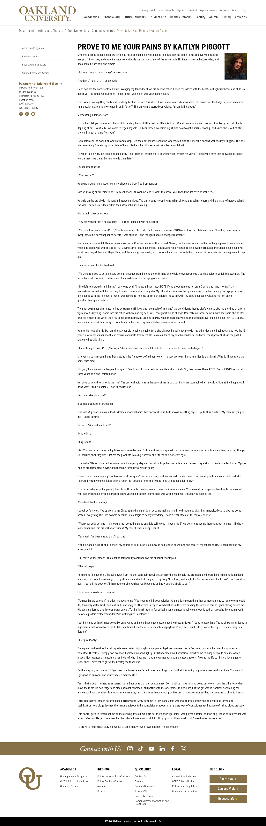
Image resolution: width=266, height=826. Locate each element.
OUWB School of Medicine (74, 781)
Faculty (200, 17)
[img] (21, 113)
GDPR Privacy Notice (183, 781)
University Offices (144, 796)
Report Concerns (208, 10)
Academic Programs (33, 48)
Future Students (135, 17)
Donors (101, 791)
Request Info (226, 798)
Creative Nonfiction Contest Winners (90, 31)
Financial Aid (111, 17)
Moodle (170, 10)
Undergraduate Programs (73, 776)
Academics (91, 17)
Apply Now (226, 779)
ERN (234, 10)
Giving (226, 17)
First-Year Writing (31, 56)
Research (224, 10)
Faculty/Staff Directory (34, 64)
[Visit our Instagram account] (130, 748)
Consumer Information (184, 791)
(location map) (26, 99)
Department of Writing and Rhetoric (41, 31)
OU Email (192, 10)
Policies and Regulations (185, 786)
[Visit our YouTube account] (151, 748)
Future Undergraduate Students (113, 776)
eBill (153, 10)
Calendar (139, 781)
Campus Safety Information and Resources (152, 802)
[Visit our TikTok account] (140, 748)
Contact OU (141, 776)
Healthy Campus (181, 17)
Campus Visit (226, 789)
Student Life (158, 17)
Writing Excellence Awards (35, 72)
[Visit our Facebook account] (172, 748)
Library (144, 10)
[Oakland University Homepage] (47, 13)
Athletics (241, 17)
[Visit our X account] (183, 748)
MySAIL (181, 10)
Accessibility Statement (184, 776)
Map (161, 10)
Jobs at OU (141, 791)
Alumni (213, 17)
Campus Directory (144, 786)
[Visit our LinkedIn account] (162, 748)
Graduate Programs (70, 786)
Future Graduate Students (110, 781)
